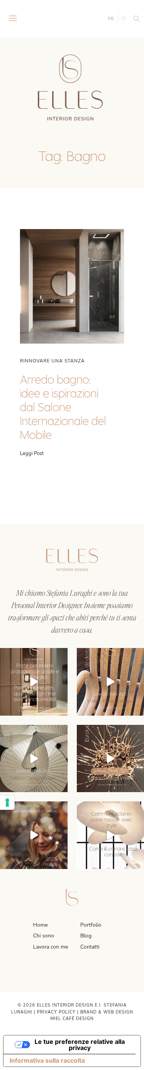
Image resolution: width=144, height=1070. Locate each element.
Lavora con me (50, 946)
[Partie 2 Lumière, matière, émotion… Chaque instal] (34, 759)
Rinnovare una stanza (52, 361)
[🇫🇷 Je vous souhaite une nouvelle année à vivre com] (34, 835)
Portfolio (90, 925)
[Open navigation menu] (13, 19)
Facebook (67, 971)
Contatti (89, 946)
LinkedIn (76, 971)
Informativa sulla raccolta (47, 1060)
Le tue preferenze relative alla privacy (80, 1045)
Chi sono (43, 935)
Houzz (86, 971)
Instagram (58, 971)
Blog (85, 935)
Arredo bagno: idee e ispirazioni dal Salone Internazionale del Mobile (63, 407)
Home (40, 925)
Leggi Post (32, 453)
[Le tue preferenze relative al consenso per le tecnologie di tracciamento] (7, 802)
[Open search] (136, 18)
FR (111, 19)
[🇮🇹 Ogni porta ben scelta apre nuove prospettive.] (34, 682)
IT (124, 19)
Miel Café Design (72, 1019)
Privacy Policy (56, 1012)
